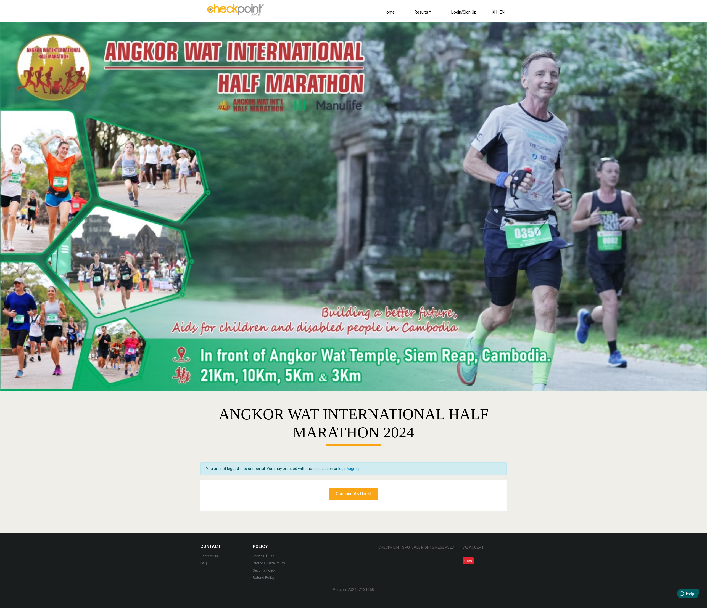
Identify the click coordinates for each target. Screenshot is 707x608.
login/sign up (349, 468)
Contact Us (209, 556)
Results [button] (420, 12)
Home (388, 12)
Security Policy (264, 570)
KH (494, 12)
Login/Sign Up (463, 12)
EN (502, 12)
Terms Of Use (263, 556)
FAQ (203, 563)
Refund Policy (264, 577)
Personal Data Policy (269, 563)
